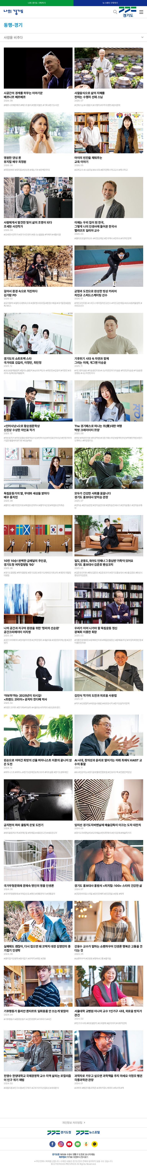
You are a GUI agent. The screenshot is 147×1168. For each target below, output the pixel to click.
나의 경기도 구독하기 (37, 3)
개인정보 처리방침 (72, 1122)
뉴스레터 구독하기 (110, 3)
